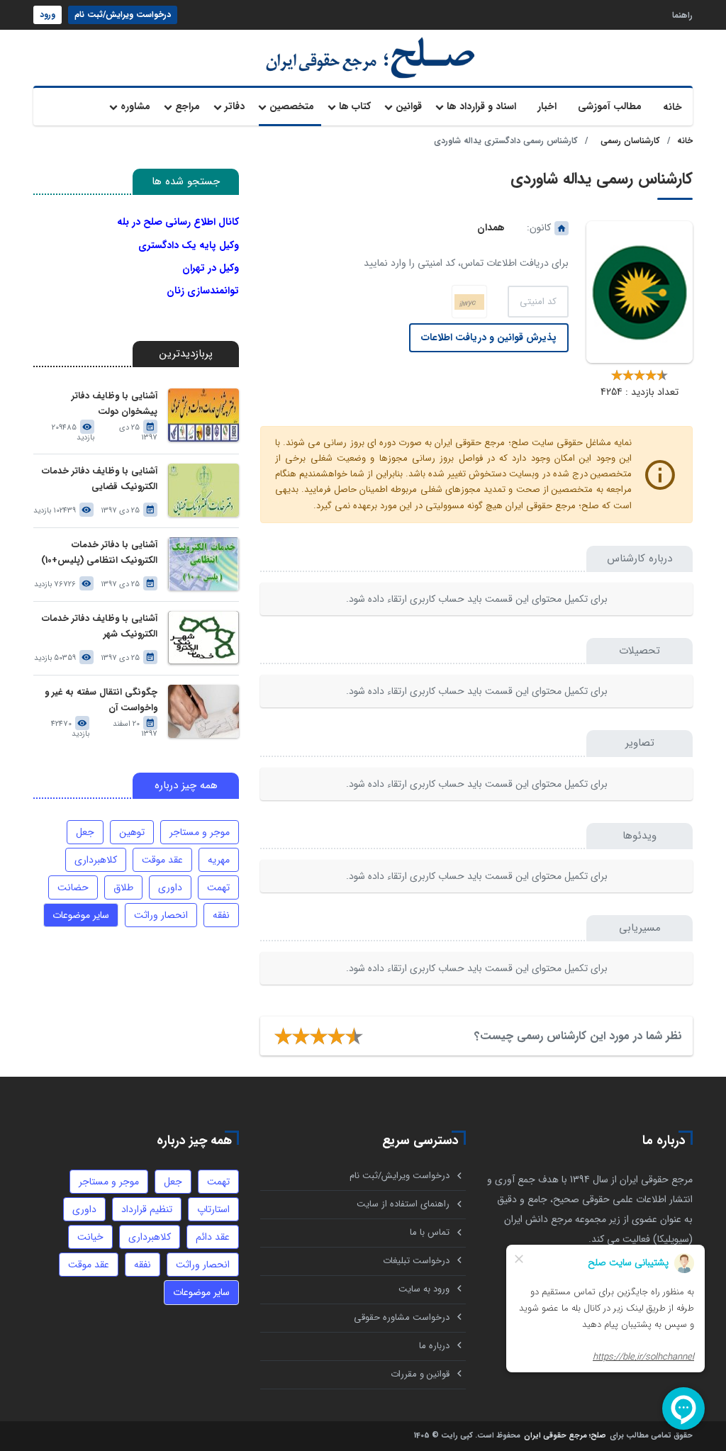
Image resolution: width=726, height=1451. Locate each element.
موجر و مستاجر (199, 832)
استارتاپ (213, 1209)
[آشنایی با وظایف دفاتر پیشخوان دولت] (203, 415)
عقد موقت (162, 860)
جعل (85, 832)
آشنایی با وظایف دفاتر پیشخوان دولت (114, 403)
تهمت (218, 887)
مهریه (219, 860)
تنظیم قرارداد (146, 1209)
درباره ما (434, 1345)
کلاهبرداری (95, 860)
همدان (491, 227)
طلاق (123, 887)
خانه (672, 107)
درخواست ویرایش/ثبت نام (122, 14)
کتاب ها (355, 106)
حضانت (73, 887)
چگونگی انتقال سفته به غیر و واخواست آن (101, 700)
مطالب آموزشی (610, 106)
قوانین (409, 106)
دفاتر (235, 106)
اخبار (547, 106)
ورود (47, 14)
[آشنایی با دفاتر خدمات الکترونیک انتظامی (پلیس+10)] (203, 563)
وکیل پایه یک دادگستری (188, 245)
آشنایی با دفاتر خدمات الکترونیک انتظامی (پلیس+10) (99, 552)
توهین (132, 832)
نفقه (221, 915)
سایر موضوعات (80, 915)
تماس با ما (429, 1232)
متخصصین (291, 106)
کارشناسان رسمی (630, 140)
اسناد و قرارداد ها (481, 106)
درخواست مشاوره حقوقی (401, 1317)
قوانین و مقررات (420, 1374)
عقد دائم (213, 1237)
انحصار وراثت (161, 915)
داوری (170, 887)
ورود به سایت (423, 1289)
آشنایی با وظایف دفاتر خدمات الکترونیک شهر (99, 626)
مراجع (187, 106)
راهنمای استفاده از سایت (403, 1204)
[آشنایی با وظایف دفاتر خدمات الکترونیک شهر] (203, 637)
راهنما (682, 14)
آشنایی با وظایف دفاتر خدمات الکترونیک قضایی (99, 479)
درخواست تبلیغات (416, 1260)
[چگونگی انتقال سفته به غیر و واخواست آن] (203, 711)
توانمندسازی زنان (203, 290)
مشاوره (135, 106)
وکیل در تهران (210, 268)
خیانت (90, 1237)
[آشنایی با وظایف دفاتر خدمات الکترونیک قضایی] (203, 490)
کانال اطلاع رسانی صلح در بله (178, 222)
